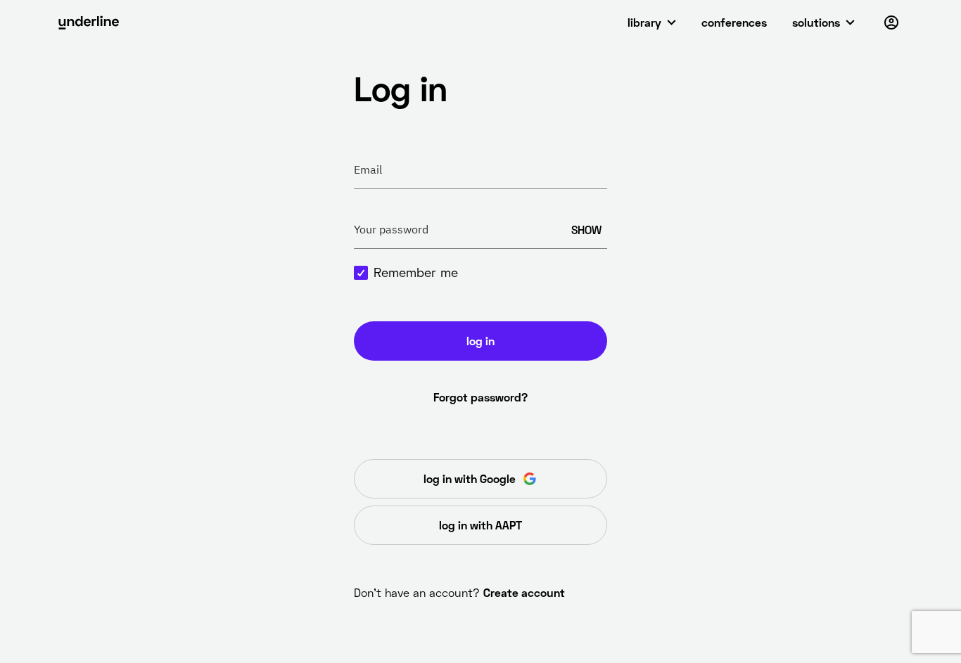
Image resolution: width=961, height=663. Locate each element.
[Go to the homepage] (88, 22)
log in (480, 340)
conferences (734, 22)
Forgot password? (480, 397)
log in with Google (470, 478)
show (586, 229)
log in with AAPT (480, 525)
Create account (524, 592)
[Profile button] (891, 22)
